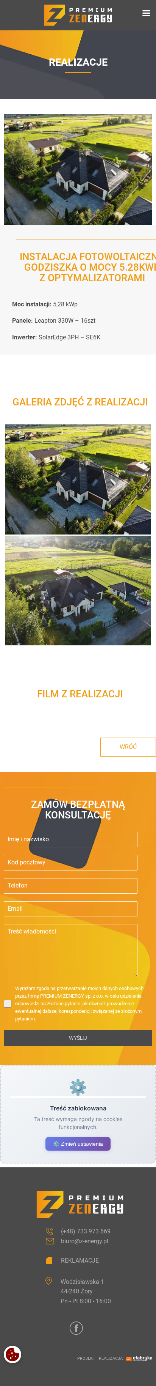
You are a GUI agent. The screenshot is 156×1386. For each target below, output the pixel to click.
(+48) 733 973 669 (86, 1231)
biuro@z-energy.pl (84, 1241)
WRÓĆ (128, 747)
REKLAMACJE (80, 1260)
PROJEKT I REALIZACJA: (100, 1358)
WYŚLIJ (78, 1038)
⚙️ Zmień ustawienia (78, 1144)
